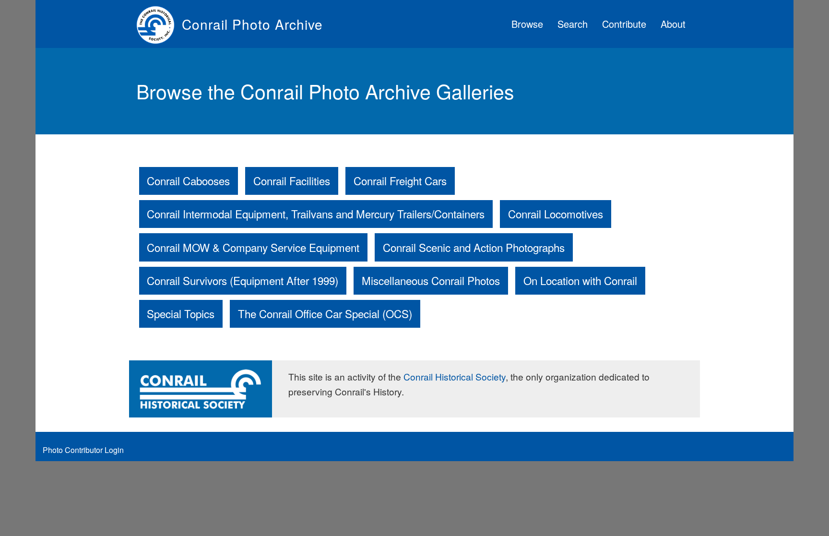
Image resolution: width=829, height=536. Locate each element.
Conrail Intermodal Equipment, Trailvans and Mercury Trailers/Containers (316, 213)
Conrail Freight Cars (400, 180)
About (673, 24)
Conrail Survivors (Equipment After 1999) (242, 280)
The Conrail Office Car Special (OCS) (325, 313)
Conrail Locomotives (555, 213)
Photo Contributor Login (83, 449)
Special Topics (180, 313)
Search (572, 24)
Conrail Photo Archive (252, 24)
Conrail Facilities (291, 180)
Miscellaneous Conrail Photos (431, 280)
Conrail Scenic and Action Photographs (474, 247)
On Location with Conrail (580, 280)
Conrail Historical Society (454, 376)
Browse (527, 24)
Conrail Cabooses (188, 180)
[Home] (159, 24)
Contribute (624, 24)
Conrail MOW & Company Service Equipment (253, 247)
